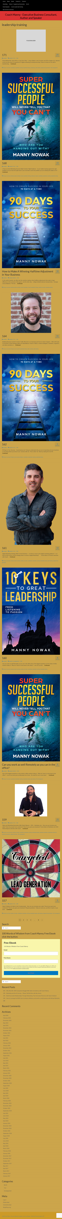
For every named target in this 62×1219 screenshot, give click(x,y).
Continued (13, 64)
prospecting (33, 67)
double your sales (34, 175)
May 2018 (5, 1143)
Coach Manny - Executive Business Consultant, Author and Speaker (31, 16)
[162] (31, 397)
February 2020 (7, 1100)
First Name (7, 958)
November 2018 (7, 1128)
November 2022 (7, 1030)
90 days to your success (15, 348)
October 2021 (6, 1050)
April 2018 (5, 1146)
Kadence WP (41, 1216)
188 (4, 1000)
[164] (31, 312)
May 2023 (5, 1023)
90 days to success (6, 67)
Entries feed (6, 1202)
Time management (54, 67)
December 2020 (7, 1075)
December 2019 (7, 1103)
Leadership (13, 67)
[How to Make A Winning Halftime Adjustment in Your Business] (31, 224)
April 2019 (5, 1120)
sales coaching (30, 348)
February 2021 (7, 1070)
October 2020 (6, 1080)
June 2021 (6, 1060)
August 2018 (6, 1136)
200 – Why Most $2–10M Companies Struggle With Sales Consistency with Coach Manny (26, 990)
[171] (31, 40)
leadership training (26, 67)
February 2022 (7, 1043)
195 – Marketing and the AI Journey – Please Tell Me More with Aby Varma (22, 993)
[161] (31, 503)
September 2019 (7, 1110)
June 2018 (6, 1141)
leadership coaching (19, 67)
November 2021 (7, 1048)
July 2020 (5, 1088)
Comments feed (7, 1204)
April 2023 (5, 1025)
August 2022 (6, 1035)
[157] (31, 868)
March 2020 (6, 1098)
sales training (37, 67)
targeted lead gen (14, 834)
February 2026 (7, 1018)
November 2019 (7, 1105)
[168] (31, 116)
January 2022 (6, 1045)
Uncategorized (16, 661)
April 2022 (5, 1040)
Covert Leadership (24, 287)
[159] (31, 800)
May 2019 (5, 1118)
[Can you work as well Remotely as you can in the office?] (31, 717)
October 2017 (6, 1161)
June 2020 (6, 1090)
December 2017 (7, 1156)
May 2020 (5, 1093)
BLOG (14, 277)
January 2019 (6, 1123)
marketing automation (44, 832)
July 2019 (5, 1113)
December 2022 (7, 1028)
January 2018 (6, 1153)
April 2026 (5, 1015)
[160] (31, 611)
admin (5, 58)
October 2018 (6, 1131)
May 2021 (5, 1063)
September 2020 (7, 1083)
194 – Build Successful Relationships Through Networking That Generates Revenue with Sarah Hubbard (29, 995)
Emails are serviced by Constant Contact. (21, 968)
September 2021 (7, 1053)
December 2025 (7, 1020)
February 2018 (7, 1151)
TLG (14, 58)
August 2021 (6, 1055)
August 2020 (6, 1085)
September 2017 (7, 1163)
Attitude (21, 457)
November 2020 (7, 1078)
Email (5, 950)
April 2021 (5, 1065)
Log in (4, 1199)
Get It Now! (31, 973)
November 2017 (7, 1158)
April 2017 (5, 1168)
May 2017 (5, 1166)
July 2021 (5, 1058)
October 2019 (6, 1108)
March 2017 (6, 1171)
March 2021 (6, 1068)
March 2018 (6, 1148)
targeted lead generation (45, 67)
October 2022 (6, 1033)
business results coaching (15, 175)
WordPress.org (7, 1207)
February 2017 (7, 1173)
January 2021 (6, 1073)
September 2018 (7, 1133)
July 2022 (5, 1038)
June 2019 (6, 1115)
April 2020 (5, 1095)
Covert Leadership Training (26, 175)
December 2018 (7, 1125)
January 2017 (6, 1176)
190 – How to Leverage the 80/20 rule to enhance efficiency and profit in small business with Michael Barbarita (31, 998)
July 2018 (5, 1138)
